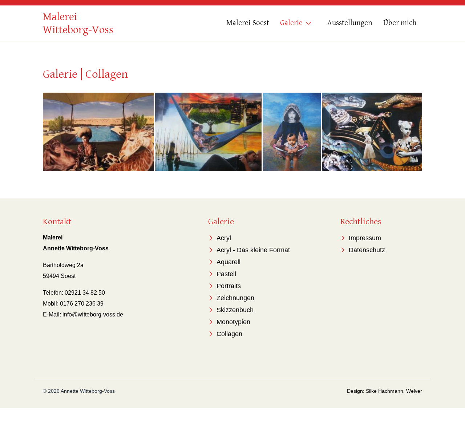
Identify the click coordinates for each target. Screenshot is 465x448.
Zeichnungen (235, 298)
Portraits (229, 286)
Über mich (400, 23)
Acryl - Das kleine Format (253, 250)
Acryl (224, 238)
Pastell (226, 274)
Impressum (365, 238)
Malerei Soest (247, 23)
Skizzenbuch (235, 310)
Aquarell (228, 262)
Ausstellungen (349, 23)
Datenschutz (367, 250)
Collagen (229, 334)
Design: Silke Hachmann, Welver (384, 391)
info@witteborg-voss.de (92, 314)
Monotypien (233, 322)
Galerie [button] (291, 23)
